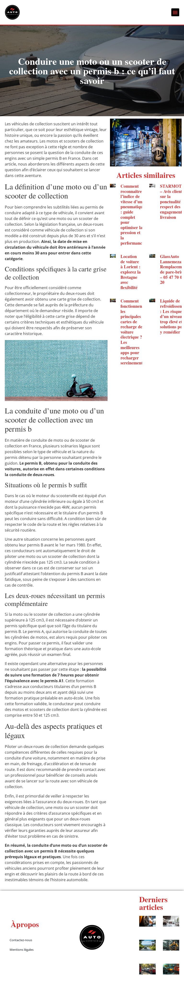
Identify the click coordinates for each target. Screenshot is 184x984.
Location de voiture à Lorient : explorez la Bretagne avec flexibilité (131, 272)
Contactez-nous (21, 940)
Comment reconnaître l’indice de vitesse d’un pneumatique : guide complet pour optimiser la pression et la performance (133, 214)
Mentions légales (22, 949)
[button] (175, 12)
